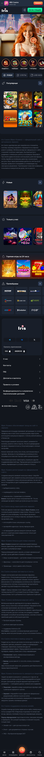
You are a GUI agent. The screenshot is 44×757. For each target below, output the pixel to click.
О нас (5, 359)
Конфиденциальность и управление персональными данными (18, 392)
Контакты (7, 365)
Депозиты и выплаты (12, 378)
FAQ (4, 372)
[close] (2, 3)
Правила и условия (11, 385)
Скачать (38, 3)
